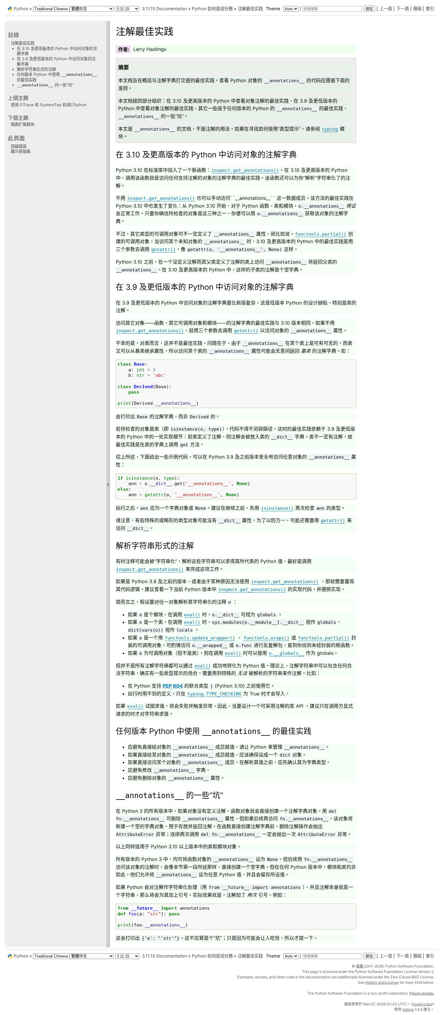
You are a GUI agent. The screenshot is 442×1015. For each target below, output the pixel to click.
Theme (273, 8)
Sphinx (408, 1009)
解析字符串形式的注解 (36, 69)
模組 (417, 8)
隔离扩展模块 (22, 124)
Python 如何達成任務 (212, 8)
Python (21, 8)
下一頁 (402, 8)
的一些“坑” (45, 84)
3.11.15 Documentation (164, 8)
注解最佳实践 (250, 8)
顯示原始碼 (20, 151)
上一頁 (385, 8)
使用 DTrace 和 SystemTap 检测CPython (49, 104)
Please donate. (421, 993)
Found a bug (422, 1004)
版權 (360, 966)
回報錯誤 (18, 146)
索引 (430, 8)
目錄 (13, 35)
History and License (382, 982)
